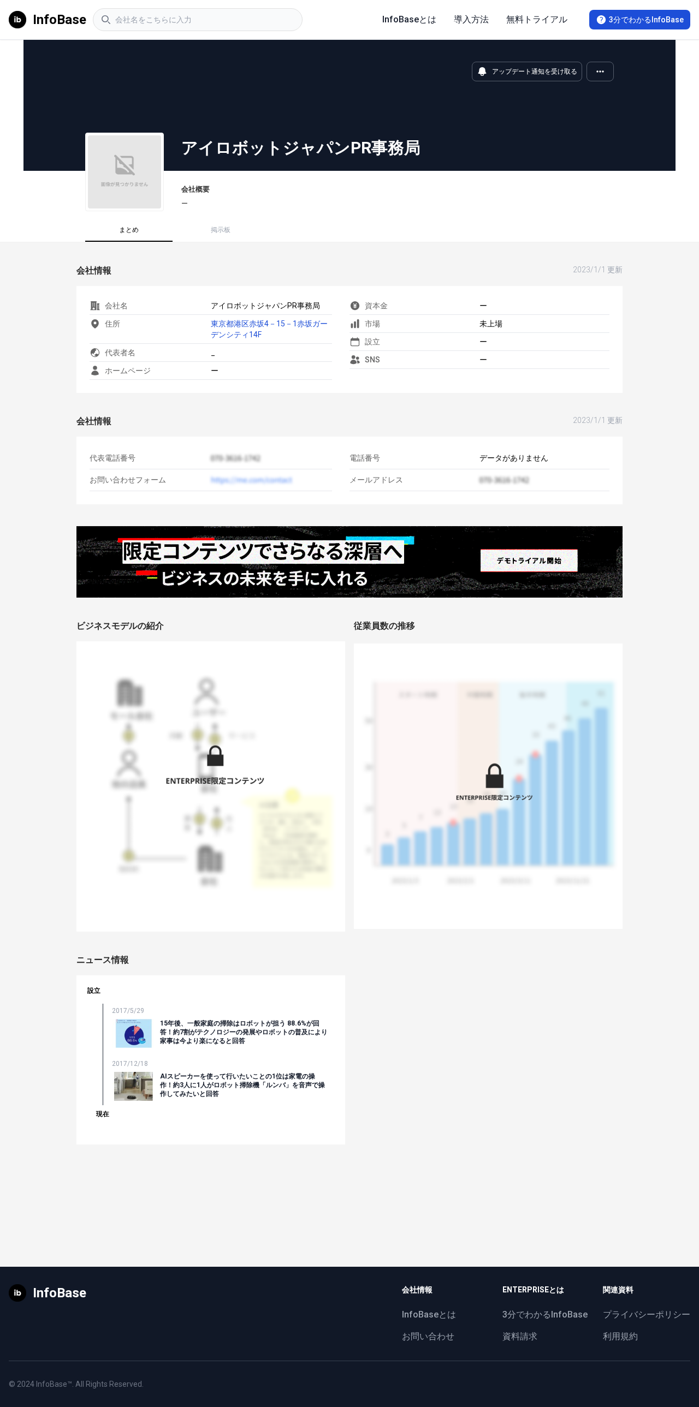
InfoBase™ (54, 1384)
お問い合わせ (428, 1336)
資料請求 (519, 1336)
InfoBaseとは (409, 19)
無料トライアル (536, 19)
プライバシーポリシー (646, 1314)
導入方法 (471, 19)
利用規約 (620, 1336)
